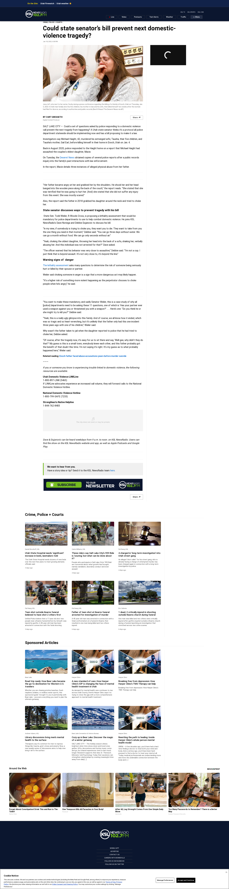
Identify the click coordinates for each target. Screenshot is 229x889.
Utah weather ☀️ (64, 3)
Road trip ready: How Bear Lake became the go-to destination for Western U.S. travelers (45, 684)
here (112, 470)
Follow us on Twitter (114, 864)
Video (124, 17)
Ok (226, 872)
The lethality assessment (56, 265)
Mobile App (114, 848)
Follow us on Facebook (114, 861)
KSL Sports (191, 12)
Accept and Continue (186, 880)
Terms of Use (111, 882)
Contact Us (114, 854)
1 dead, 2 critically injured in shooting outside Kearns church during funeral (137, 613)
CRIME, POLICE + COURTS (52, 22)
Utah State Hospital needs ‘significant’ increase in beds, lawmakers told (44, 554)
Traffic (183, 17)
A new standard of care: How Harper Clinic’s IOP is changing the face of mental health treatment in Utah (93, 684)
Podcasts (138, 17)
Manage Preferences (165, 880)
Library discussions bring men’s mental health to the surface (44, 738)
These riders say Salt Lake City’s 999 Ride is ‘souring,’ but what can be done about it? (93, 556)
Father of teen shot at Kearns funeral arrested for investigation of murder (90, 613)
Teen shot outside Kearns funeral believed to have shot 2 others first (43, 613)
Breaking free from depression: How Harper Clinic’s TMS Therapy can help (137, 682)
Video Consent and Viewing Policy (65, 884)
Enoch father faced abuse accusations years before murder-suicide (92, 356)
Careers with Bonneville (114, 858)
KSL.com (201, 12)
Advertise (114, 851)
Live (112, 17)
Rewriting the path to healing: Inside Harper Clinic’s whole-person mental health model (136, 740)
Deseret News (67, 157)
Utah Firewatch (47, 3)
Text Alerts (154, 17)
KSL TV (183, 12)
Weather (169, 17)
